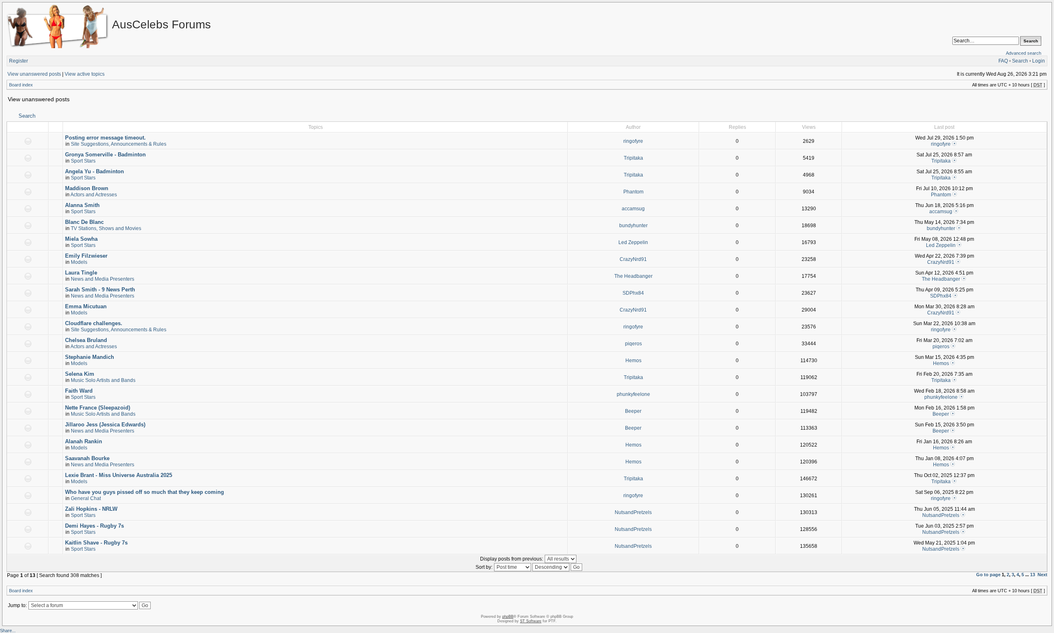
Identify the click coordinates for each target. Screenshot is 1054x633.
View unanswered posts (34, 74)
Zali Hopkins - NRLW (91, 509)
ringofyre (633, 141)
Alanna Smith (82, 205)
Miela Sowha (81, 239)
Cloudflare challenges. (93, 323)
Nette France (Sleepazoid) (97, 408)
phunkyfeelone (633, 394)
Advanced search (1023, 53)
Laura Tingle (81, 273)
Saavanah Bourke (87, 458)
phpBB (507, 616)
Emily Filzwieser (86, 256)
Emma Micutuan (86, 306)
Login (1038, 61)
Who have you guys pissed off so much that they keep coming (144, 492)
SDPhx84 (633, 293)
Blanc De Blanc (84, 222)
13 (1032, 574)
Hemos (633, 360)
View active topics (85, 74)
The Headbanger (633, 276)
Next (1042, 574)
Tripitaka (633, 158)
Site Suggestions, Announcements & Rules (118, 144)
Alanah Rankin (83, 441)
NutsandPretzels (633, 512)
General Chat (86, 498)
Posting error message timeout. (105, 138)
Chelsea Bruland (86, 340)
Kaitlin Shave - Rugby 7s (96, 543)
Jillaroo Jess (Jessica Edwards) (105, 424)
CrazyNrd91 (633, 259)
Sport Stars (83, 161)
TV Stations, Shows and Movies (106, 228)
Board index (21, 84)
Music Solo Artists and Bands (103, 380)
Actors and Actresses (93, 195)
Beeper (633, 411)
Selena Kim (79, 374)
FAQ (1003, 61)
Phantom (633, 192)
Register (18, 61)
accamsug (633, 209)
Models (79, 262)
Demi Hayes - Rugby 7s (94, 526)
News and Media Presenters (102, 279)
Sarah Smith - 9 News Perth (100, 289)
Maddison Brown (86, 188)
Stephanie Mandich (89, 357)
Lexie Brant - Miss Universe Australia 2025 (118, 475)
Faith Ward (79, 391)
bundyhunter (633, 225)
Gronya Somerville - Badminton (105, 154)
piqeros (633, 344)
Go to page (988, 574)
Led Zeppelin (633, 242)
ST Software (530, 621)
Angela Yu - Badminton (94, 171)
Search (1020, 61)
